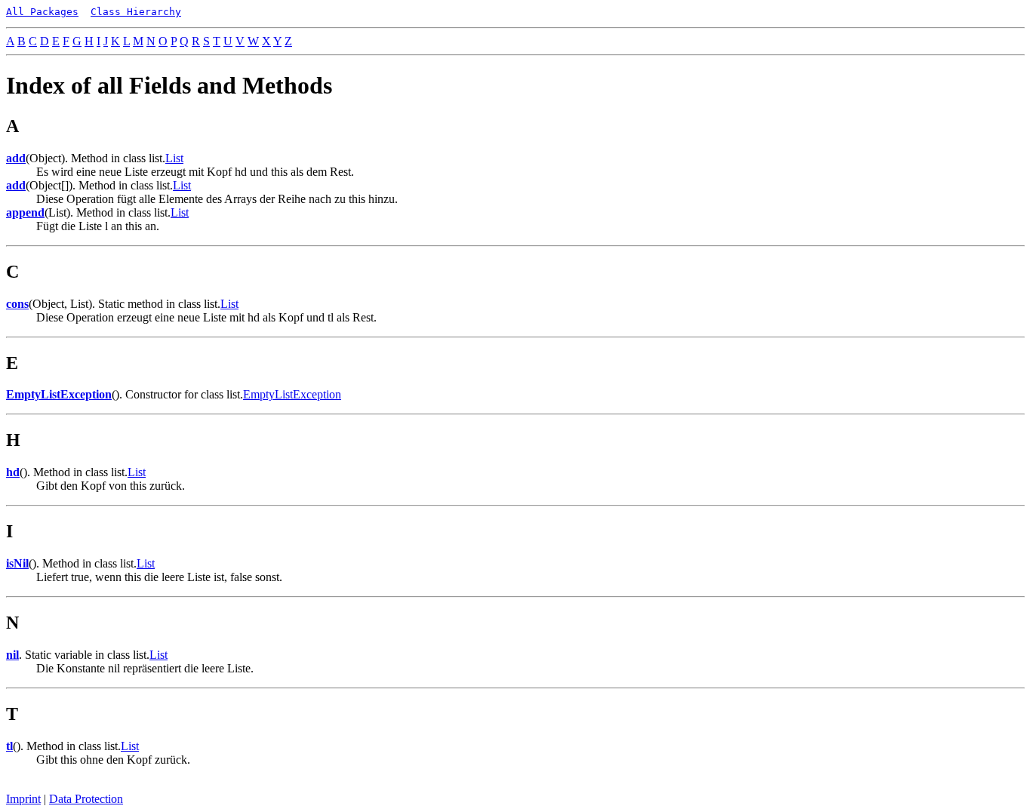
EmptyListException (292, 394)
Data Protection (86, 798)
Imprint (23, 798)
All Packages (42, 11)
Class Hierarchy (136, 11)
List (174, 158)
